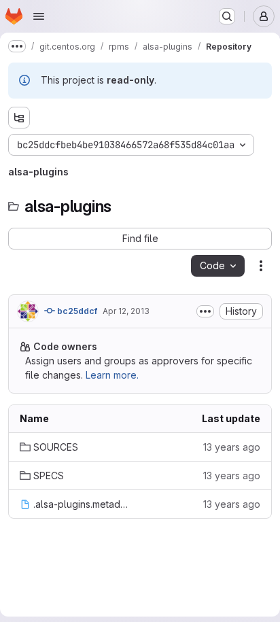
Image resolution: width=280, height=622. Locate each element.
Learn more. (112, 375)
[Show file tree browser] (19, 117)
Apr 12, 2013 (126, 311)
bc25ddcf (76, 311)
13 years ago (231, 447)
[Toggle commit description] (205, 311)
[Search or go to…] (227, 16)
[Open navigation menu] (39, 16)
